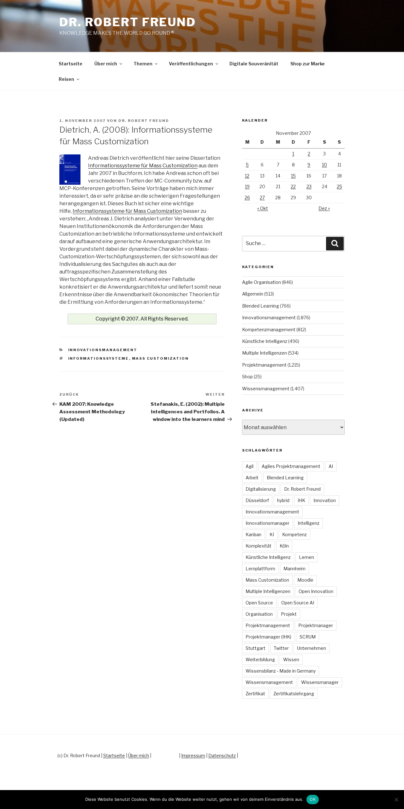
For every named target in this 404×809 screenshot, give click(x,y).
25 (339, 186)
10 (324, 164)
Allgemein (252, 294)
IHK (301, 500)
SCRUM (308, 636)
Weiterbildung (260, 659)
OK (313, 799)
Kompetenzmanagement (268, 329)
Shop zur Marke (307, 63)
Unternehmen (311, 648)
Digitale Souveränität (253, 63)
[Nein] (396, 799)
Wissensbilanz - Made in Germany (281, 671)
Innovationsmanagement (103, 350)
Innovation (324, 500)
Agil (249, 466)
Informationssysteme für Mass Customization (143, 166)
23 (309, 186)
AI (331, 466)
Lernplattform (260, 568)
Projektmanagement (264, 365)
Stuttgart (255, 648)
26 (247, 197)
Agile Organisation (261, 282)
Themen (143, 63)
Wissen (291, 659)
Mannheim (294, 568)
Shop (247, 376)
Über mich (105, 63)
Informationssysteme (98, 358)
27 (262, 197)
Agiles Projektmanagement (291, 466)
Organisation (259, 614)
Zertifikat (255, 693)
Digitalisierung (261, 489)
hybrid (283, 500)
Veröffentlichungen (191, 63)
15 (293, 175)
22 (293, 186)
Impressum (193, 755)
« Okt (262, 208)
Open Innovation (316, 591)
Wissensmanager (320, 682)
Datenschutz (222, 755)
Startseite (70, 63)
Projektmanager (315, 625)
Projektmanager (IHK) (268, 636)
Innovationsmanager (267, 523)
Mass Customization (160, 358)
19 (247, 186)
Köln (284, 545)
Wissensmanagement (265, 388)
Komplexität (258, 545)
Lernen (306, 557)
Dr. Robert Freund (127, 22)
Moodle (305, 580)
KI (272, 534)
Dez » (324, 208)
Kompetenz (294, 534)
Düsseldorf (257, 500)
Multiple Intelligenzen (264, 353)
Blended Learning (260, 306)
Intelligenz (308, 523)
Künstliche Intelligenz (264, 341)
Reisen (66, 79)
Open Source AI (297, 602)
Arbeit (252, 477)
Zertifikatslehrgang (293, 693)
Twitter (281, 648)
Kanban (253, 534)
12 (247, 175)
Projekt (289, 614)
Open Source (259, 602)
